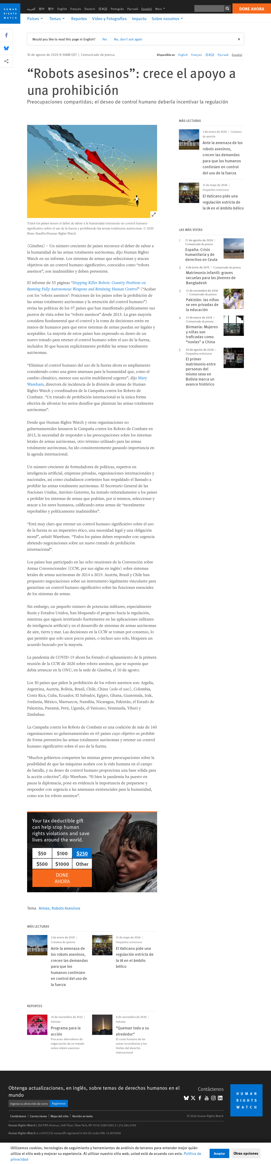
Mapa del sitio (60, 1116)
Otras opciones (246, 1153)
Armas (44, 908)
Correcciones (38, 1116)
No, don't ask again (128, 39)
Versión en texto (82, 1116)
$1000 (62, 863)
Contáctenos (18, 1116)
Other (82, 863)
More (161, 9)
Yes (104, 39)
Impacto (139, 18)
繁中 (51, 9)
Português (117, 9)
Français (75, 9)
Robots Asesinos (66, 908)
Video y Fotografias (109, 18)
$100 (62, 853)
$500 (42, 863)
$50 (42, 853)
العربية (31, 9)
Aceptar (219, 1153)
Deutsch (89, 9)
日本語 (102, 9)
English (62, 9)
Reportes (79, 18)
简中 (42, 9)
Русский (132, 9)
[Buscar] (227, 8)
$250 (82, 853)
